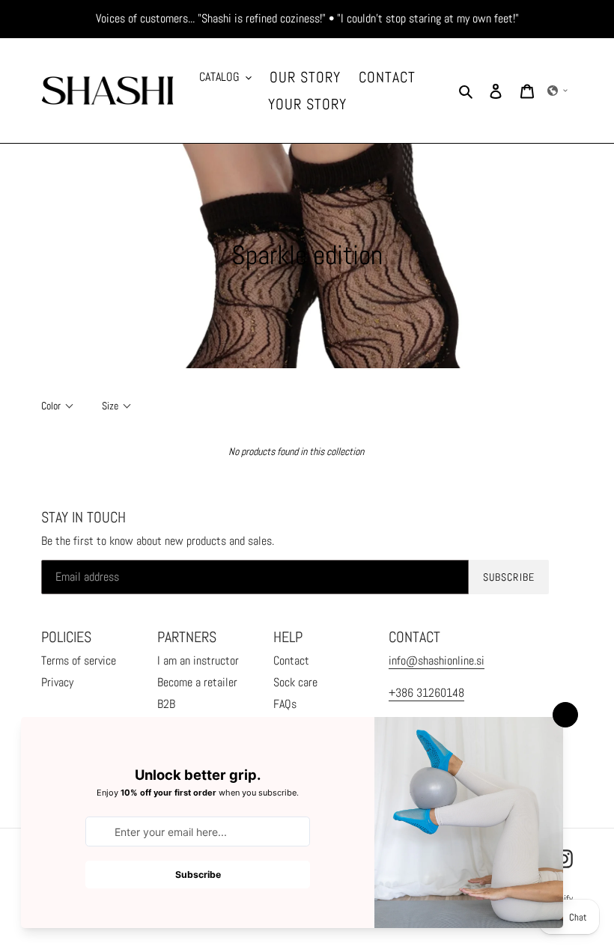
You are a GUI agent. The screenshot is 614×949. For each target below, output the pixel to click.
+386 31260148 (426, 693)
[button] (558, 90)
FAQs (285, 704)
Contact (291, 660)
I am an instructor (198, 660)
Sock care (295, 682)
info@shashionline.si (436, 660)
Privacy (57, 682)
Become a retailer (197, 682)
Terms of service (78, 660)
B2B (166, 704)
